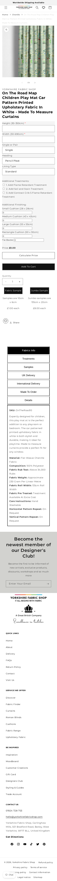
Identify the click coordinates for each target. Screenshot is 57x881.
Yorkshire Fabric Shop (23, 862)
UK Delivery (28, 375)
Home (5, 15)
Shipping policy (18, 872)
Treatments (28, 358)
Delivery (10, 653)
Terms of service (38, 867)
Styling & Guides (15, 787)
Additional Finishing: (14, 204)
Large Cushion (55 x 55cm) (17, 224)
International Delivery (28, 383)
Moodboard (12, 761)
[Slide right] (35, 82)
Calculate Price (28, 255)
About (9, 647)
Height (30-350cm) (14, 123)
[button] (6, 7)
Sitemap (37, 877)
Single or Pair (10, 144)
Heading (7, 155)
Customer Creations (17, 768)
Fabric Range (13, 730)
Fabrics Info (28, 350)
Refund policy (45, 862)
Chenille (16, 15)
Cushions (11, 724)
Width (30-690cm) (13, 134)
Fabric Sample (13, 290)
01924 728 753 (14, 810)
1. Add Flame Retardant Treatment (26, 185)
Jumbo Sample (39, 290)
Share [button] (16, 322)
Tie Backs (7, 240)
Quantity (6, 276)
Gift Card (11, 774)
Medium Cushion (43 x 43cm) (19, 216)
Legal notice (24, 877)
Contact (10, 673)
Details (28, 400)
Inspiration (12, 754)
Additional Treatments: (15, 181)
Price (5, 247)
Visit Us (10, 680)
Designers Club (14, 781)
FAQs (9, 660)
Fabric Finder (13, 704)
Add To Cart (28, 266)
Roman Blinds (13, 717)
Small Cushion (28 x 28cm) (17, 208)
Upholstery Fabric (16, 737)
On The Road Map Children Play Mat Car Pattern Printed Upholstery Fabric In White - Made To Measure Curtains (28, 19)
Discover (11, 697)
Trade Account (14, 794)
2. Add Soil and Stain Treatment (24, 188)
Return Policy (13, 667)
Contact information (39, 872)
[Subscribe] (48, 583)
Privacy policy (20, 867)
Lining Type (9, 166)
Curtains (10, 711)
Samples (28, 367)
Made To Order (28, 392)
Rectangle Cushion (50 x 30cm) (20, 232)
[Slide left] (22, 82)
